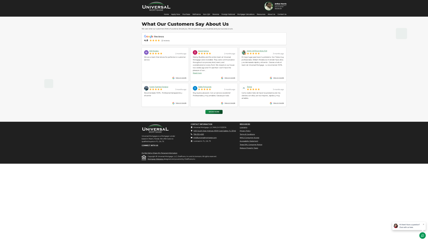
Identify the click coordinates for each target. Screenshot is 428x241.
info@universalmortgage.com (205, 138)
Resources (261, 14)
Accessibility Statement (249, 141)
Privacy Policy (245, 131)
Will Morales (154, 51)
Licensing (243, 127)
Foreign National (228, 14)
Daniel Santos (203, 51)
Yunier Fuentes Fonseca (158, 87)
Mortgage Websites (156, 159)
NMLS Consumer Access (249, 138)
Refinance (196, 14)
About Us (271, 14)
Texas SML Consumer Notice (251, 145)
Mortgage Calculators (245, 14)
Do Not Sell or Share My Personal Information (159, 153)
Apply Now (175, 14)
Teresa (249, 87)
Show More (214, 112)
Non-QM (206, 14)
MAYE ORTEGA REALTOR (257, 51)
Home (166, 14)
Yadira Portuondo (204, 87)
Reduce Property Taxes (249, 148)
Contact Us (282, 14)
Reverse (215, 14)
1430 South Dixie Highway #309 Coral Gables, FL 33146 (214, 131)
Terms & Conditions (247, 134)
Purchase (186, 14)
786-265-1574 (278, 8)
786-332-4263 (198, 134)
